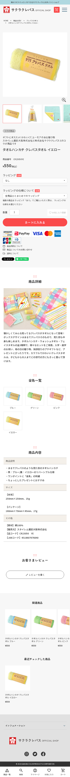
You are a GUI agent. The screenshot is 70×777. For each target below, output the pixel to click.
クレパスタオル (32, 20)
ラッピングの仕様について (20, 190)
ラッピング (11, 175)
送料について (13, 253)
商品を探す (17, 20)
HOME (6, 20)
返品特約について (14, 246)
